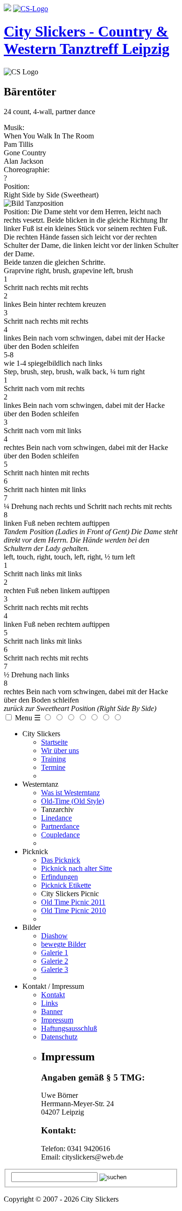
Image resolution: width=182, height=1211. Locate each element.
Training (53, 759)
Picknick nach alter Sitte (76, 868)
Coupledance (60, 835)
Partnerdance (60, 826)
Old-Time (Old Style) (72, 801)
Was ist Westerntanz (70, 793)
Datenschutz (59, 1037)
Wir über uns (60, 750)
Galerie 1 (54, 953)
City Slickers (41, 734)
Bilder (31, 927)
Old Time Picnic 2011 (73, 902)
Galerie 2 (54, 961)
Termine (53, 767)
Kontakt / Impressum (53, 986)
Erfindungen (59, 877)
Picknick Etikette (66, 885)
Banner (52, 1011)
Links (49, 1003)
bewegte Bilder (63, 944)
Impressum (57, 1020)
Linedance (56, 818)
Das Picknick (60, 860)
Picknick (35, 852)
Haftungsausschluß (69, 1028)
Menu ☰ (28, 718)
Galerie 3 (54, 969)
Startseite (54, 742)
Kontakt (53, 995)
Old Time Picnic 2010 (73, 910)
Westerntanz (40, 784)
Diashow (54, 936)
